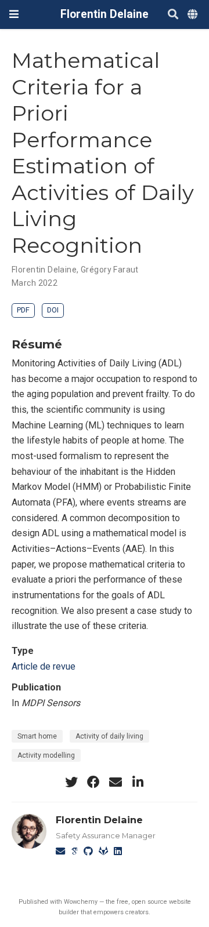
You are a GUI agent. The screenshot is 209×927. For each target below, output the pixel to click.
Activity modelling (46, 755)
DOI (53, 310)
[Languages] (194, 14)
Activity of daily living (109, 736)
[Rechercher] (173, 14)
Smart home (37, 736)
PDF (23, 310)
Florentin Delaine (104, 14)
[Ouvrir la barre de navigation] (14, 14)
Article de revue (43, 666)
